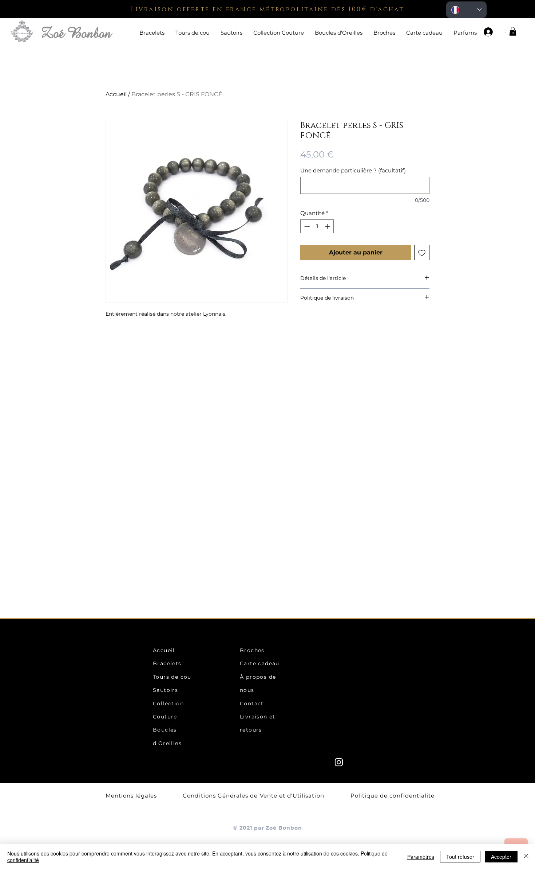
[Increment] (328, 226)
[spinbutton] (317, 226)
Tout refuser (460, 856)
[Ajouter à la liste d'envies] (421, 252)
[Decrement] (306, 226)
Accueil (116, 94)
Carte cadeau (260, 663)
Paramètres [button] (420, 856)
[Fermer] (526, 856)
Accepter (501, 856)
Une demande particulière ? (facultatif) (353, 170)
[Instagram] (338, 762)
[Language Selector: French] (466, 9)
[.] (491, 32)
